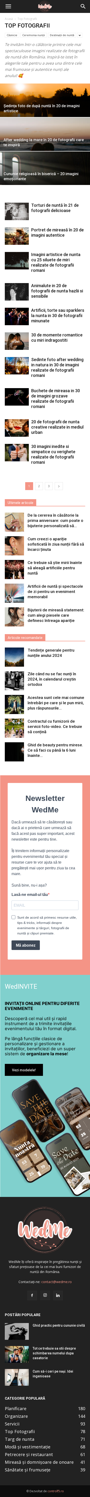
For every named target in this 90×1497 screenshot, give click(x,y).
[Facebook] (32, 1295)
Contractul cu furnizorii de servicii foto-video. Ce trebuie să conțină (55, 726)
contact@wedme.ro (56, 1281)
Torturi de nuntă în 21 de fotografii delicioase (55, 208)
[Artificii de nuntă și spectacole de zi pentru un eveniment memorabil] (14, 593)
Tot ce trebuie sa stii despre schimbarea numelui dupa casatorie (54, 1353)
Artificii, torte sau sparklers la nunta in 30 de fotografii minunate (57, 315)
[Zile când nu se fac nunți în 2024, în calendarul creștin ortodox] (14, 680)
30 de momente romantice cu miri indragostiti (57, 337)
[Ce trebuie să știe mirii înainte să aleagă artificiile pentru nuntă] (14, 569)
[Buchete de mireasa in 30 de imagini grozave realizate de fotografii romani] (17, 397)
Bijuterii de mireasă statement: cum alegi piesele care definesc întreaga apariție (56, 615)
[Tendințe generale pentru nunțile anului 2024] (14, 657)
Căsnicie (12, 35)
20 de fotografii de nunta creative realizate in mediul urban (57, 427)
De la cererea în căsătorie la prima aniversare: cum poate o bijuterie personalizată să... (55, 520)
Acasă (9, 19)
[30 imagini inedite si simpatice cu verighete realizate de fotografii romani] (17, 452)
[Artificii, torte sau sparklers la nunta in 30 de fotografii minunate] (17, 316)
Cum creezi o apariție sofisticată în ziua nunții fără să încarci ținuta (56, 544)
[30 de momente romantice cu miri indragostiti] (17, 341)
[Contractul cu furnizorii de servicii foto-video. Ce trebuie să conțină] (14, 728)
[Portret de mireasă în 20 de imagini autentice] (17, 236)
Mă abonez (26, 945)
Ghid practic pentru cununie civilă (59, 1325)
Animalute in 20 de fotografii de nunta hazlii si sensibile (57, 291)
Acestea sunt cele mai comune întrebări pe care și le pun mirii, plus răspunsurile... (56, 702)
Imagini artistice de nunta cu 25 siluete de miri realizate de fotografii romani (55, 262)
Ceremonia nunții (33, 35)
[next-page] (59, 486)
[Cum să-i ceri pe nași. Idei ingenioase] (17, 1377)
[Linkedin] (58, 1295)
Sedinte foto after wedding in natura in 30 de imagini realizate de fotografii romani (57, 367)
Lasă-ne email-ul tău (30, 895)
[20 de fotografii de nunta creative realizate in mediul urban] (17, 428)
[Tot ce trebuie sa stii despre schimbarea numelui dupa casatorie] (17, 1354)
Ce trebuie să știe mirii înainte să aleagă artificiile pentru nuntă (55, 567)
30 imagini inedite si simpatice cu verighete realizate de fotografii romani (53, 454)
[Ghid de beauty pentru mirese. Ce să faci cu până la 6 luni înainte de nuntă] (14, 751)
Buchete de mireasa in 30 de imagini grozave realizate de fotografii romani (55, 398)
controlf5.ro (56, 1491)
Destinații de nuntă (62, 35)
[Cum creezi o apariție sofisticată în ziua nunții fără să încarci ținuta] (14, 545)
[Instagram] (45, 1295)
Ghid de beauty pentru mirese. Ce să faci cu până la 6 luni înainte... (55, 750)
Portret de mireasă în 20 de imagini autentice (57, 232)
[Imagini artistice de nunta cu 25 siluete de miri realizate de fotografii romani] (17, 260)
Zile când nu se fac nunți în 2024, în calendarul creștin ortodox (52, 679)
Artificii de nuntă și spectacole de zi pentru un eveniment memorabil (55, 591)
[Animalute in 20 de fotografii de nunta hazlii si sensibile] (17, 292)
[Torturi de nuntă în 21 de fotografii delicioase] (17, 211)
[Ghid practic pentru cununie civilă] (17, 1331)
